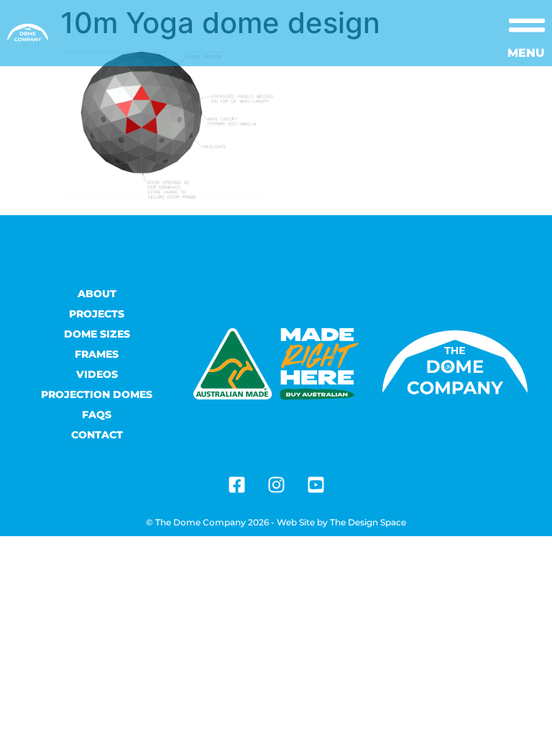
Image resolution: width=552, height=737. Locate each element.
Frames (97, 354)
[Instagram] (276, 484)
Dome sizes (97, 333)
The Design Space (368, 522)
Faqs (96, 414)
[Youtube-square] (316, 484)
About (97, 293)
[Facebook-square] (236, 484)
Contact (97, 434)
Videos (97, 374)
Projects (96, 313)
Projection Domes (96, 394)
